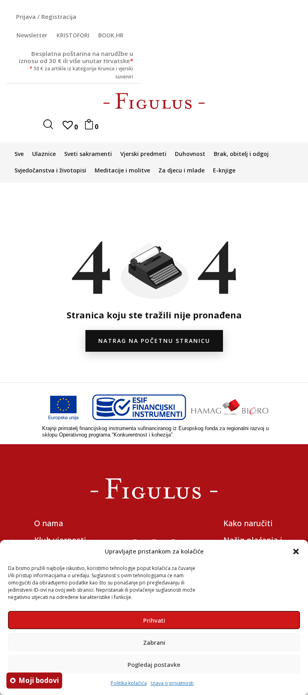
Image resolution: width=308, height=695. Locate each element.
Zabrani (154, 642)
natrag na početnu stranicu (154, 340)
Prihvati (154, 620)
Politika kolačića (129, 683)
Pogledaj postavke (154, 664)
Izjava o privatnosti (172, 683)
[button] (296, 551)
